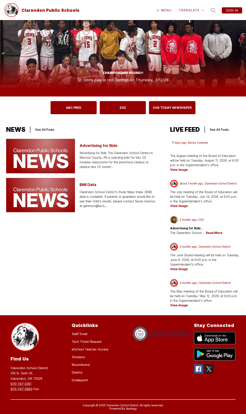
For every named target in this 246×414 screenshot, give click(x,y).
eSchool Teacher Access (90, 349)
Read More (214, 233)
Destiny (77, 372)
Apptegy (131, 408)
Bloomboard (81, 365)
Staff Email (79, 334)
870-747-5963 (21, 389)
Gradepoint (80, 380)
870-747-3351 (21, 384)
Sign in (232, 10)
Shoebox (78, 357)
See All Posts (44, 130)
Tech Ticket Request (86, 342)
